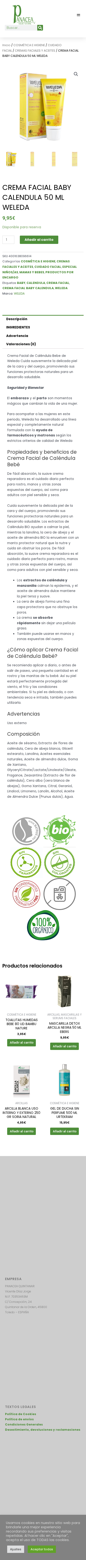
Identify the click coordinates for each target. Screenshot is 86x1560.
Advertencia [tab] (17, 336)
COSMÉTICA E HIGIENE (29, 45)
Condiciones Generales (24, 1424)
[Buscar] (40, 28)
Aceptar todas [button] (42, 1549)
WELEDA (61, 288)
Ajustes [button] (15, 1549)
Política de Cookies (20, 1414)
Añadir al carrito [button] (21, 1042)
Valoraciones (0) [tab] (21, 344)
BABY (21, 283)
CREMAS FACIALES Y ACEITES (35, 51)
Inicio (6, 45)
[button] (78, 15)
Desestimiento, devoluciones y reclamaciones (42, 1430)
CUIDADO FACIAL (47, 267)
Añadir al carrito (39, 240)
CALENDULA (36, 283)
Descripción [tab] (16, 319)
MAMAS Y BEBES (31, 272)
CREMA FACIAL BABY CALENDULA (28, 288)
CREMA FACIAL (57, 283)
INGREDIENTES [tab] (18, 327)
